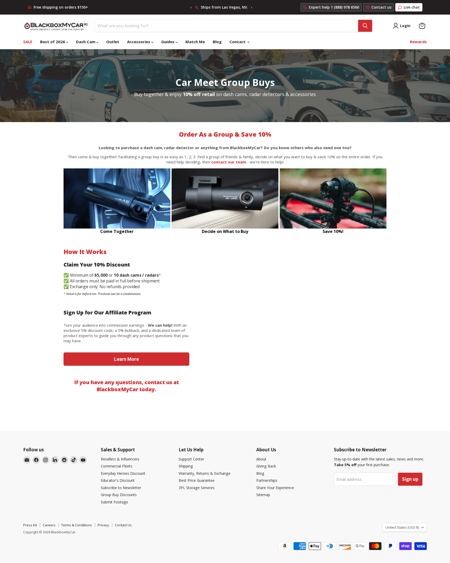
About (261, 459)
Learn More (126, 359)
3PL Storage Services (197, 487)
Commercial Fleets (116, 466)
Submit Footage (114, 501)
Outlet (112, 41)
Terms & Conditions (76, 525)
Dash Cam (86, 41)
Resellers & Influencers (120, 459)
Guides (168, 41)
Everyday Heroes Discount (123, 473)
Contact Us (123, 525)
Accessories (139, 41)
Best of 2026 (53, 41)
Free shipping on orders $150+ (61, 7)
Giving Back (266, 466)
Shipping (186, 466)
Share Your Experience (275, 487)
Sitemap (263, 494)
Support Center (191, 459)
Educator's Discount (118, 480)
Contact (238, 41)
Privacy (103, 525)
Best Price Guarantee (197, 480)
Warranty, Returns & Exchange (204, 473)
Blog (217, 41)
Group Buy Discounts (119, 494)
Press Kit (30, 525)
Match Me (195, 41)
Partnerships (266, 480)
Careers (49, 525)
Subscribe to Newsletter (121, 487)
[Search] (365, 26)
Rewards (418, 41)
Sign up (410, 479)
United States (402, 527)
